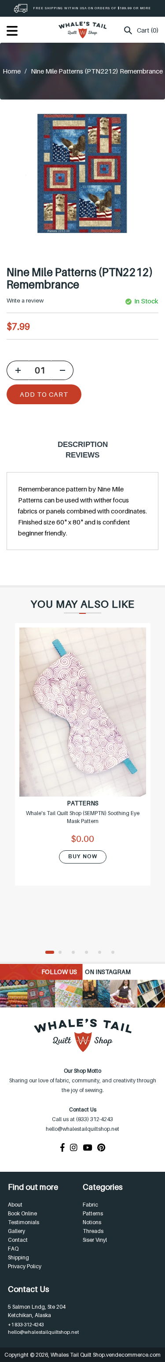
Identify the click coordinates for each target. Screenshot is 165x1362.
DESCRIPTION (83, 444)
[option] (82, 760)
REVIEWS (82, 455)
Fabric (90, 1204)
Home (12, 71)
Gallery (16, 1231)
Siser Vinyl (95, 1240)
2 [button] (63, 953)
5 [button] (102, 953)
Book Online (22, 1213)
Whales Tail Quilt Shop (78, 1354)
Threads (93, 1231)
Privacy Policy (24, 1266)
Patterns (93, 1213)
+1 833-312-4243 (26, 1324)
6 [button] (115, 953)
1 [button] (49, 953)
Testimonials (23, 1222)
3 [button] (76, 953)
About (15, 1204)
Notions (92, 1222)
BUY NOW (82, 856)
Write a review (25, 300)
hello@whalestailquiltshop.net (43, 1332)
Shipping (18, 1257)
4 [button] (89, 953)
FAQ (13, 1248)
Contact (18, 1240)
